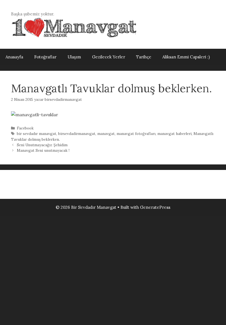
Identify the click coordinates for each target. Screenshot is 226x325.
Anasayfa (14, 56)
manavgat (106, 133)
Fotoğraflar (45, 56)
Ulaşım (74, 56)
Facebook (25, 128)
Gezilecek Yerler (108, 56)
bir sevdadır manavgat (36, 133)
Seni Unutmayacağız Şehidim (42, 144)
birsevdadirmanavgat (76, 133)
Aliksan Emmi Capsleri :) (186, 56)
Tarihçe (143, 56)
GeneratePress (155, 207)
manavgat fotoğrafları (136, 133)
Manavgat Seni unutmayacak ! (43, 150)
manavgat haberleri (174, 133)
